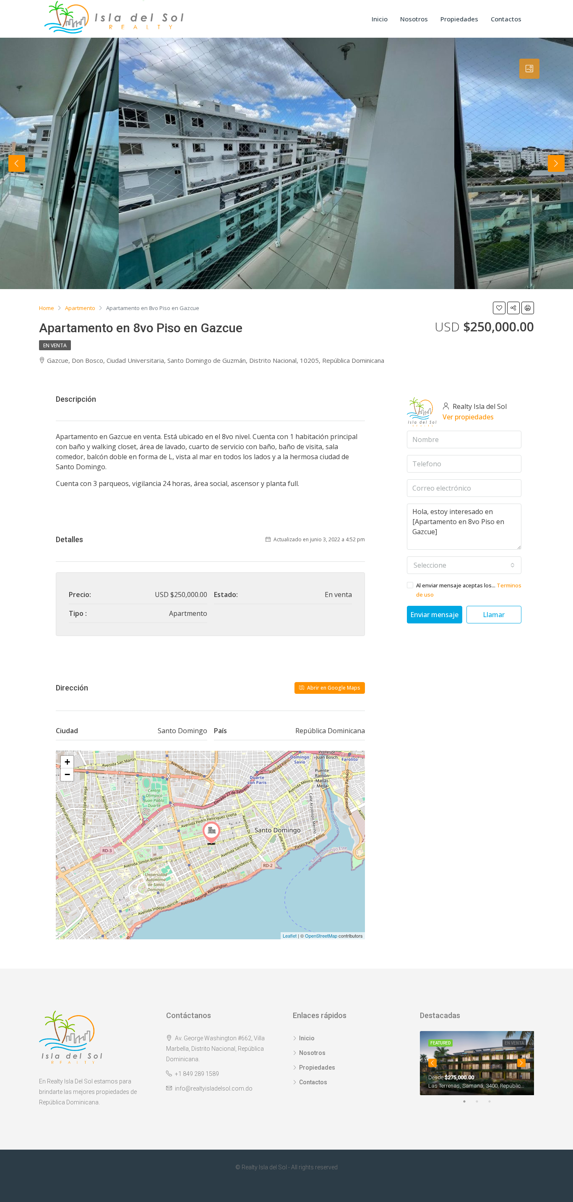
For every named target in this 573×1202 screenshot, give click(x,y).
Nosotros (414, 19)
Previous (16, 163)
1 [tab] (468, 1101)
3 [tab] (494, 1101)
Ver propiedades (468, 416)
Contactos (506, 19)
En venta (55, 345)
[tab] (529, 69)
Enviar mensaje (434, 614)
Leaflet (290, 935)
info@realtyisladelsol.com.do (214, 1088)
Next (556, 163)
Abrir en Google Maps (333, 687)
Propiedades (459, 19)
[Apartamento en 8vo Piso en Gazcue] (211, 833)
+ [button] (67, 762)
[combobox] (464, 565)
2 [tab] (481, 1101)
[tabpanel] (477, 1063)
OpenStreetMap (321, 935)
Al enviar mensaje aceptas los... (468, 590)
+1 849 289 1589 (197, 1073)
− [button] (67, 774)
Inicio (380, 19)
